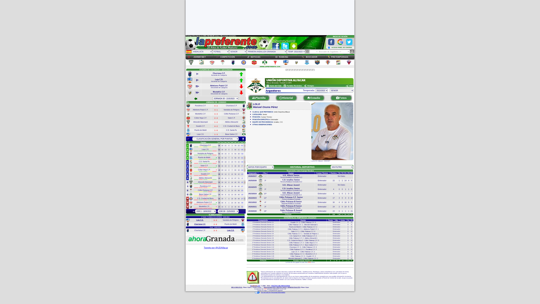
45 (239, 194)
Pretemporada (339, 57)
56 (235, 158)
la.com (255, 286)
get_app (244, 102)
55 (239, 182)
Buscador (311, 57)
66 (235, 149)
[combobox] (329, 52)
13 (232, 178)
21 (225, 145)
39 (239, 166)
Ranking (283, 57)
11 (225, 178)
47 (235, 178)
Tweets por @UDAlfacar (216, 248)
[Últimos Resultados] (188, 139)
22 (239, 145)
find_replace (352, 52)
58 (235, 174)
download (243, 138)
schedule (187, 102)
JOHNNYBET (200, 57)
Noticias (256, 57)
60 (235, 170)
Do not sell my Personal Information (273, 292)
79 (235, 145)
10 (232, 162)
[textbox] (330, 52)
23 (232, 203)
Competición (227, 57)
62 (239, 186)
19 (225, 149)
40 (235, 182)
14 (225, 170)
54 (235, 154)
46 (235, 166)
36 (239, 154)
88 (239, 207)
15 (225, 154)
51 (239, 178)
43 (239, 162)
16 (225, 162)
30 (222, 145)
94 (239, 203)
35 (239, 158)
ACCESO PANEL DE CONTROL (341, 47)
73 (235, 162)
